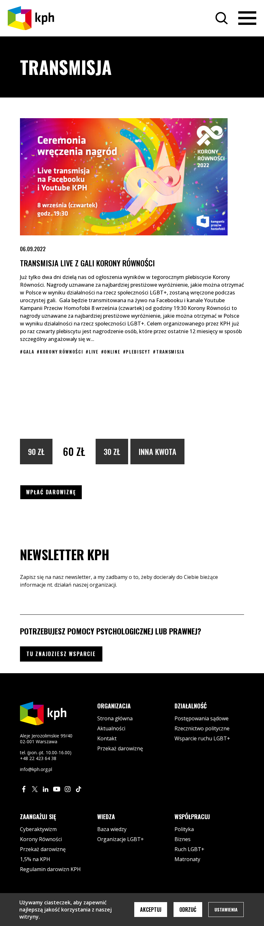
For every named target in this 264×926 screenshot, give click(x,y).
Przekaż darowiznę (120, 748)
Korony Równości (41, 839)
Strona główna (115, 718)
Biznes (182, 839)
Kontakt (107, 738)
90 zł (36, 451)
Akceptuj (150, 909)
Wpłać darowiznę (54, 492)
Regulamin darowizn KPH (50, 869)
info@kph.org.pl (36, 769)
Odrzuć (187, 909)
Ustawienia (226, 909)
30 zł (112, 451)
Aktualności (111, 728)
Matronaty (187, 859)
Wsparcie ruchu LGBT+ (202, 738)
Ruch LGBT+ (189, 849)
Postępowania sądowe (201, 718)
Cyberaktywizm (38, 829)
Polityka (184, 829)
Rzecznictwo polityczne (202, 728)
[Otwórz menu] (247, 18)
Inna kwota (157, 451)
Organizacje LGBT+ (120, 839)
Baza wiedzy (112, 829)
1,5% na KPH (35, 859)
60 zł (74, 451)
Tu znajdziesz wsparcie (61, 654)
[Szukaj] (221, 18)
